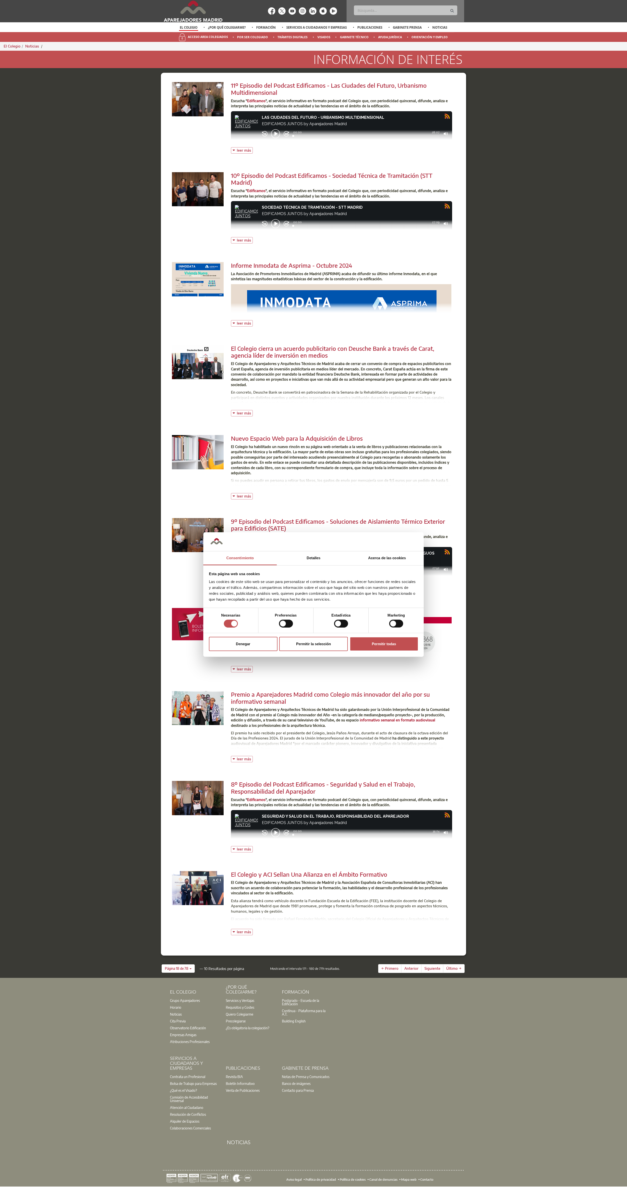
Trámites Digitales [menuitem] (292, 37)
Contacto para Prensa (298, 1090)
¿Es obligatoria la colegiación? (247, 1028)
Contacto (426, 1179)
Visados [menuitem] (323, 37)
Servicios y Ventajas (240, 1000)
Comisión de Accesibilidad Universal (189, 1099)
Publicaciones (369, 27)
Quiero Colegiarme (239, 1014)
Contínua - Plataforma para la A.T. (304, 1012)
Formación (266, 27)
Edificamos (256, 100)
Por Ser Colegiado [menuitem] (252, 37)
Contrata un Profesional (187, 1076)
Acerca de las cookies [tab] (387, 558)
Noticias (439, 27)
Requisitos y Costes (240, 1007)
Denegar (243, 644)
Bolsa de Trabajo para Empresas (193, 1083)
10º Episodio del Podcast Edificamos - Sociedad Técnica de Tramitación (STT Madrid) (332, 179)
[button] (178, 968)
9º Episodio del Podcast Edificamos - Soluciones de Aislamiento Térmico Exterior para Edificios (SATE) (338, 525)
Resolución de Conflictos (188, 1114)
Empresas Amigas (183, 1034)
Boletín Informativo (240, 1083)
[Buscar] (452, 11)
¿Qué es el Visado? (183, 1090)
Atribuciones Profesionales (190, 1041)
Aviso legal (294, 1179)
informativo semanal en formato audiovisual (397, 720)
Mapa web (409, 1179)
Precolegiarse (236, 1021)
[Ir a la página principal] (193, 11)
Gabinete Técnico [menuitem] (354, 37)
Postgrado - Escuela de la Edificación (300, 1002)
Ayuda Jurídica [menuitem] (390, 37)
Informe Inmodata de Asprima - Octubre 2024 (291, 265)
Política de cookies (353, 1179)
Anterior (411, 968)
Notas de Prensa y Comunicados (305, 1076)
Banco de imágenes (296, 1083)
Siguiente (432, 968)
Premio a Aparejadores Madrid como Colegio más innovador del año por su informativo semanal (330, 698)
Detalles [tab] (314, 558)
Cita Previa (178, 1021)
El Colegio (188, 27)
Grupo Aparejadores (185, 1000)
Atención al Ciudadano (186, 1107)
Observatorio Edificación (188, 1028)
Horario (175, 1007)
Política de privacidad (320, 1179)
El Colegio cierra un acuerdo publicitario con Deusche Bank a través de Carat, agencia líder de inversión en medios (332, 352)
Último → (453, 968)
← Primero (389, 968)
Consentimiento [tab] (240, 558)
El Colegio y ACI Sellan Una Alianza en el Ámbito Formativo (309, 874)
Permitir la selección (313, 644)
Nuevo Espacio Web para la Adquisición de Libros (297, 438)
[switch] (286, 623)
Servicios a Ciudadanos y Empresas (316, 27)
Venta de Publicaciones (243, 1090)
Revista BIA (234, 1076)
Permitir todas (384, 644)
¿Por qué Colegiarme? (227, 27)
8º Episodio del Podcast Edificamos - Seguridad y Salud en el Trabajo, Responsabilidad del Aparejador (323, 787)
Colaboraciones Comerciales (190, 1128)
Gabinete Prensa (407, 27)
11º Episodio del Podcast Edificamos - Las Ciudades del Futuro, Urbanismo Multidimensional (329, 89)
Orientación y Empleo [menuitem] (429, 37)
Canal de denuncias (383, 1179)
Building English (294, 1021)
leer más (245, 149)
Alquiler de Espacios (184, 1121)
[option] (188, 27)
